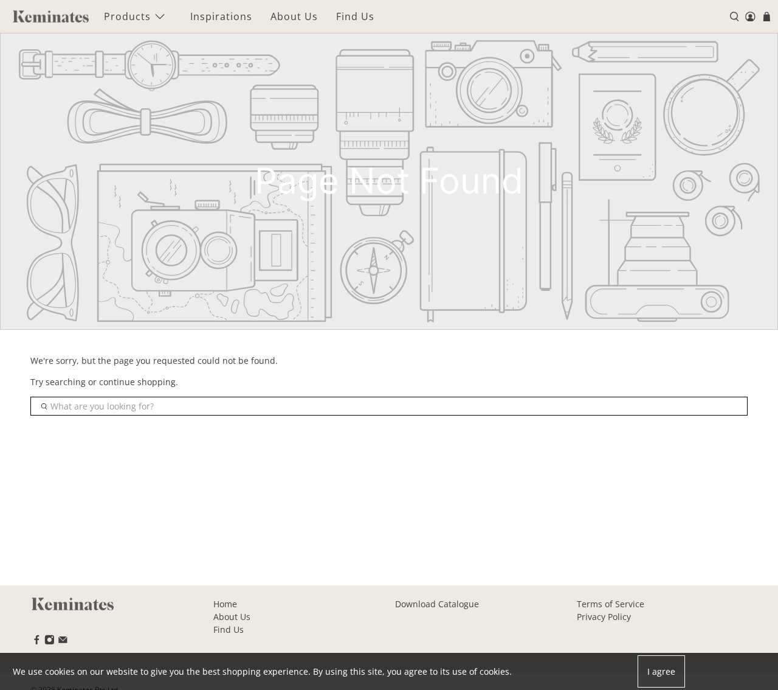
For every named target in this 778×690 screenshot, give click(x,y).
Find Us (355, 16)
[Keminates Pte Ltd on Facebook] (37, 641)
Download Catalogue (437, 604)
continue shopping (137, 382)
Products (127, 16)
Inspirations (221, 16)
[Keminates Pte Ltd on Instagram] (49, 641)
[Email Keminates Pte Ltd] (63, 641)
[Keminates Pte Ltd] (51, 16)
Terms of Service (610, 604)
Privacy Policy (604, 616)
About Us (294, 16)
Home (225, 604)
